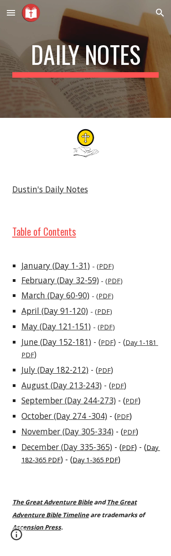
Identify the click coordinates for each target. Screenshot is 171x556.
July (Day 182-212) (54, 369)
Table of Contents (44, 231)
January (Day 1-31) (55, 265)
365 (98, 459)
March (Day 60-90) (55, 295)
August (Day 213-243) (61, 385)
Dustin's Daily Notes (50, 189)
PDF (105, 265)
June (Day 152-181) (56, 341)
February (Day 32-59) (60, 280)
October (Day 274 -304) (64, 415)
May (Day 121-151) (56, 326)
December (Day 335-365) (66, 446)
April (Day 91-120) (54, 310)
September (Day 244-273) (68, 400)
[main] (86, 59)
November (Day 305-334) (67, 431)
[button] (11, 12)
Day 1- (83, 459)
